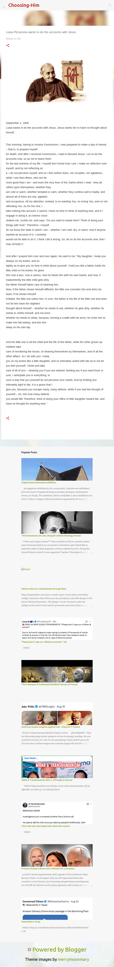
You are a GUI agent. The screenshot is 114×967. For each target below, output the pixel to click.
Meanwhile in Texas (30, 922)
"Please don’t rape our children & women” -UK (43, 642)
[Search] (43, 5)
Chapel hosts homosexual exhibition (38, 482)
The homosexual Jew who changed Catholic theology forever (51, 535)
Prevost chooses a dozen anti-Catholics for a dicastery (48, 868)
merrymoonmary (73, 959)
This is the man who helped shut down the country (45, 826)
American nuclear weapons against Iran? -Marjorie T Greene (50, 727)
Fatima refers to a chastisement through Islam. (43, 589)
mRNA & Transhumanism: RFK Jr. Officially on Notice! (46, 780)
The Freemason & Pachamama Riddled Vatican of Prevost (49, 684)
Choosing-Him (23, 5)
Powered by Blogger (59, 949)
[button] (8, 46)
